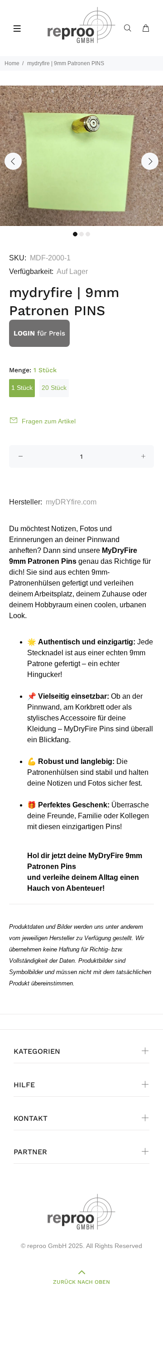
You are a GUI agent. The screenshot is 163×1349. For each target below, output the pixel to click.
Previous (13, 161)
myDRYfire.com (71, 502)
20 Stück (54, 387)
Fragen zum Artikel (49, 421)
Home (12, 63)
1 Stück (22, 387)
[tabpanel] (81, 156)
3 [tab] (88, 234)
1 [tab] (75, 234)
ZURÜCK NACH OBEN (81, 1282)
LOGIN (24, 333)
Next (149, 161)
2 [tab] (81, 234)
